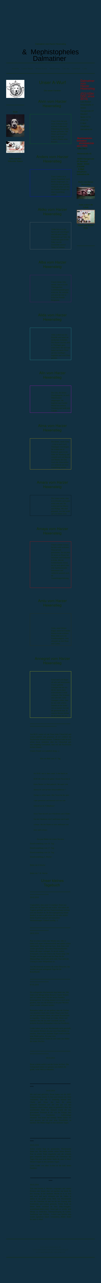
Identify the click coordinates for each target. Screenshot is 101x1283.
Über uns (65, 68)
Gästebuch (76, 68)
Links (85, 68)
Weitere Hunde (41, 68)
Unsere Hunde (27, 68)
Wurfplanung (55, 68)
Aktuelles (15, 68)
